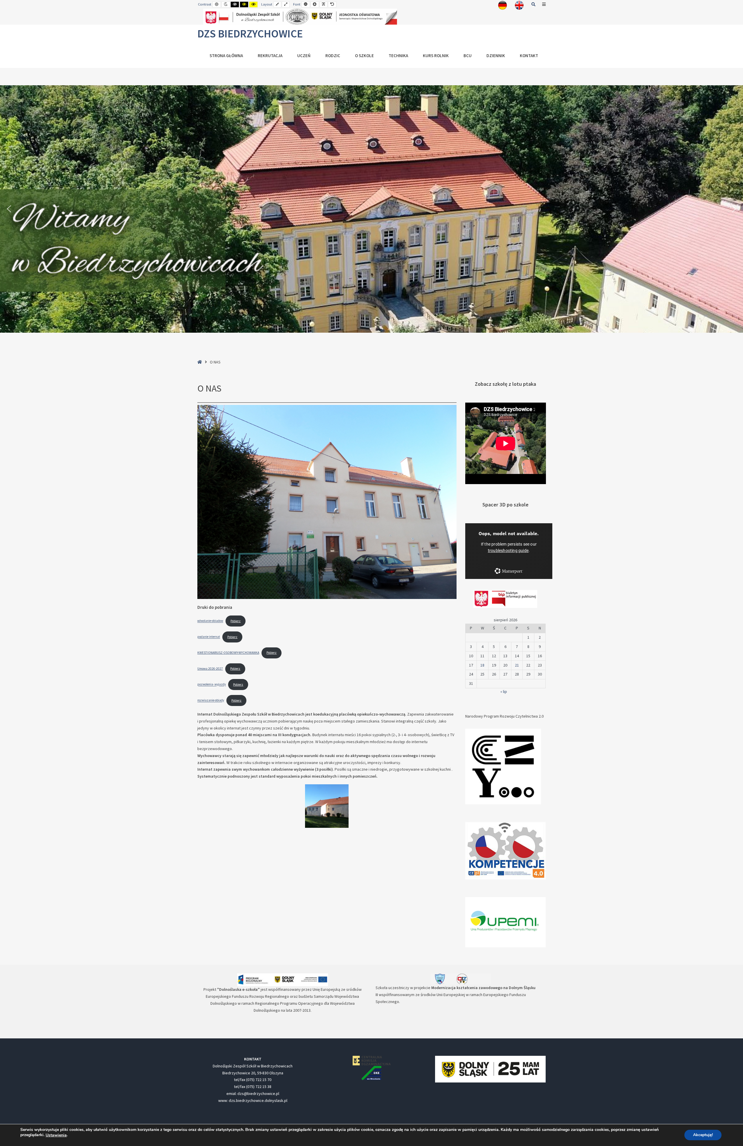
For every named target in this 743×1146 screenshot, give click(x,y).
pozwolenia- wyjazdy (211, 684)
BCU (468, 55)
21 (517, 665)
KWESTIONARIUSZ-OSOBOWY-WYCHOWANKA (228, 653)
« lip (503, 691)
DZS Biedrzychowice (250, 33)
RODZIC (332, 55)
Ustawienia (56, 1135)
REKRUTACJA (270, 55)
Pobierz (235, 621)
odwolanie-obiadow (210, 621)
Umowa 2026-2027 (210, 669)
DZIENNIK (495, 55)
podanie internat (208, 637)
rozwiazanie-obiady (210, 700)
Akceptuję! (703, 1135)
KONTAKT (529, 55)
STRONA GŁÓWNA (226, 55)
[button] (9, 208)
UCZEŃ (304, 55)
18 (482, 665)
